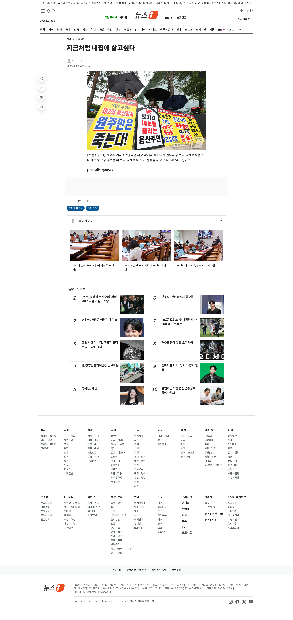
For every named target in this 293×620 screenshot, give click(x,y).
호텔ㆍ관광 (233, 473)
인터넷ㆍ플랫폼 (72, 502)
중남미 (114, 456)
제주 (136, 486)
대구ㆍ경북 (139, 473)
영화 (136, 511)
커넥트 (243, 10)
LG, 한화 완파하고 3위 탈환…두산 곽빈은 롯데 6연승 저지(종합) (216, 3)
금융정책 (208, 440)
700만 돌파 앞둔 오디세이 (177, 342)
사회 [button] (69, 39)
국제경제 (115, 461)
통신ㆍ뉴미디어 (72, 507)
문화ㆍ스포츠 (187, 452)
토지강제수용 (76, 208)
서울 (136, 440)
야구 (160, 502)
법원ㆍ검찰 (69, 440)
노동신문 (182, 17)
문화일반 (115, 519)
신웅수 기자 (78, 60)
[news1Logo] (54, 587)
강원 (136, 452)
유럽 (113, 448)
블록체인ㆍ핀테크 (213, 465)
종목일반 (162, 532)
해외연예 (138, 519)
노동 (66, 452)
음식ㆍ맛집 (116, 552)
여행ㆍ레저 (116, 532)
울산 (136, 481)
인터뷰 (137, 523)
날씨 (66, 461)
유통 (230, 456)
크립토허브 (110, 17)
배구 (160, 519)
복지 (66, 448)
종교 (113, 511)
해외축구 (162, 515)
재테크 (207, 461)
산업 (230, 430)
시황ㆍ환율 (210, 456)
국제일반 (115, 481)
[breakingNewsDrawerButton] (48, 10)
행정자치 (138, 435)
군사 (183, 440)
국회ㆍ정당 (46, 440)
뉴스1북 (232, 523)
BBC (206, 502)
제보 (251, 10)
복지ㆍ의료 (93, 502)
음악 (136, 515)
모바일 (67, 511)
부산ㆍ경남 (139, 477)
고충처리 (176, 570)
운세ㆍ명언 (116, 536)
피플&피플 (116, 473)
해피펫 (123, 17)
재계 (230, 440)
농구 (160, 523)
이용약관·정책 (159, 570)
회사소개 (116, 570)
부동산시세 (46, 515)
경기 (136, 444)
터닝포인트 (233, 519)
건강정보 (115, 527)
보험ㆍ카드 (210, 448)
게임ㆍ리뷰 (69, 523)
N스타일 (138, 527)
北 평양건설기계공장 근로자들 (100, 365)
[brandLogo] (146, 15)
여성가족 (68, 469)
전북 (136, 465)
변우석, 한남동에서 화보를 (177, 297)
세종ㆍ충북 (139, 456)
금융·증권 (210, 430)
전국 (136, 430)
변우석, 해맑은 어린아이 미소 (99, 320)
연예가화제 (139, 502)
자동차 (231, 448)
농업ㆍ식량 (93, 456)
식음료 (231, 469)
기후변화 (115, 465)
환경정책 (91, 461)
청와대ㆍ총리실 (48, 435)
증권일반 (208, 452)
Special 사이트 (237, 497)
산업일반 (232, 435)
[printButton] (41, 106)
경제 (90, 430)
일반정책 (45, 507)
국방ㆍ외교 (163, 435)
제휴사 (208, 497)
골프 (160, 527)
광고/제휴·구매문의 (136, 570)
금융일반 (208, 435)
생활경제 (232, 461)
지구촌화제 (116, 477)
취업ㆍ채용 (233, 477)
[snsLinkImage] (231, 601)
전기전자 (232, 444)
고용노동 (91, 452)
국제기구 (115, 469)
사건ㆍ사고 (69, 435)
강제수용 (92, 208)
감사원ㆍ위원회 (48, 444)
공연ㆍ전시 (116, 502)
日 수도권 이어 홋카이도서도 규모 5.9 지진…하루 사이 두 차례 (79, 3)
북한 (183, 430)
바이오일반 (93, 515)
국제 (113, 430)
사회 (66, 430)
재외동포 (162, 444)
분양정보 (45, 511)
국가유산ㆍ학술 (118, 515)
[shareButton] (41, 78)
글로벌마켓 (210, 507)
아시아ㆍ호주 (117, 444)
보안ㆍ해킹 (69, 519)
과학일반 (68, 527)
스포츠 (161, 497)
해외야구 (162, 507)
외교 (160, 430)
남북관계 (185, 456)
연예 (136, 497)
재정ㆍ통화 (93, 440)
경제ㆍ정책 (93, 435)
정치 (43, 430)
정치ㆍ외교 (186, 435)
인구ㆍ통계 (93, 448)
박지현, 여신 (89, 388)
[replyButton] (41, 88)
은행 (206, 444)
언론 (113, 523)
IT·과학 (68, 497)
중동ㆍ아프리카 (118, 452)
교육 (66, 444)
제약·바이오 (93, 507)
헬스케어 (91, 511)
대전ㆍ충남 (139, 461)
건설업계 (45, 519)
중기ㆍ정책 (233, 452)
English (169, 17)
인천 (136, 448)
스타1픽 (232, 511)
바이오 (91, 497)
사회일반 (68, 473)
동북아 (114, 435)
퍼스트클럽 (233, 527)
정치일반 (45, 448)
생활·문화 (117, 497)
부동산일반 (46, 502)
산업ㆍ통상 (93, 444)
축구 (160, 511)
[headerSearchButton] (53, 10)
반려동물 (115, 544)
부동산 (44, 497)
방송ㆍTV (139, 507)
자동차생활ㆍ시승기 (121, 548)
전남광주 (138, 469)
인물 (66, 465)
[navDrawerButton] (42, 11)
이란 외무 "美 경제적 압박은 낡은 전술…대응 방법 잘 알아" (147, 3)
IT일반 (67, 515)
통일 (160, 440)
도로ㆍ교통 (116, 540)
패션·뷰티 (233, 465)
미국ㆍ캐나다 (117, 440)
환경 (66, 456)
